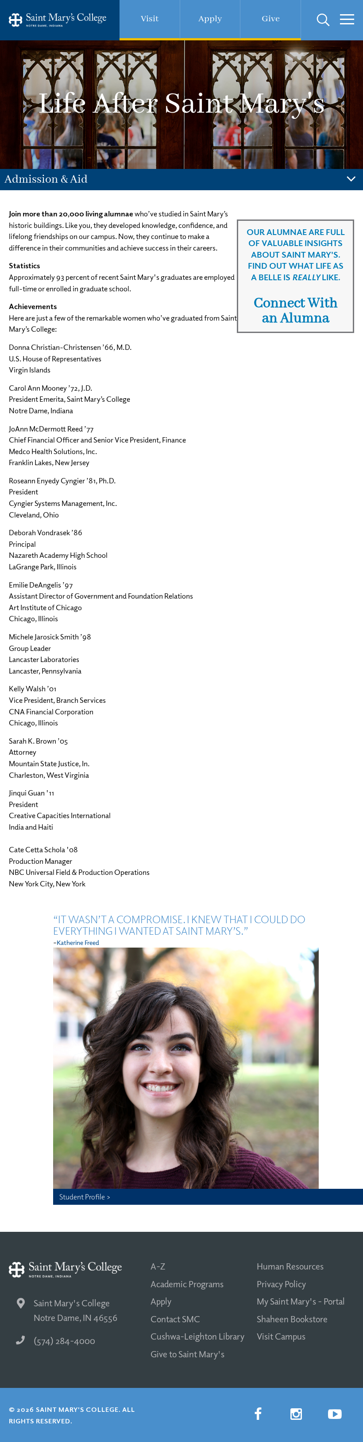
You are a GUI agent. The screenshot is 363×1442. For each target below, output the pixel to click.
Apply (161, 1301)
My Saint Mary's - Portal (301, 1301)
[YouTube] (334, 1414)
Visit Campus (281, 1336)
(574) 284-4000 (64, 1340)
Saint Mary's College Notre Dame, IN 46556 (75, 1310)
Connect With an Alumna (296, 311)
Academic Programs (187, 1283)
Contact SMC (175, 1318)
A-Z (158, 1266)
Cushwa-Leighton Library (197, 1336)
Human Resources (290, 1266)
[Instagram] (296, 1414)
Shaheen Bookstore (292, 1318)
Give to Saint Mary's (187, 1354)
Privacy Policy (281, 1283)
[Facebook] (257, 1414)
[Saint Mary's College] (57, 20)
